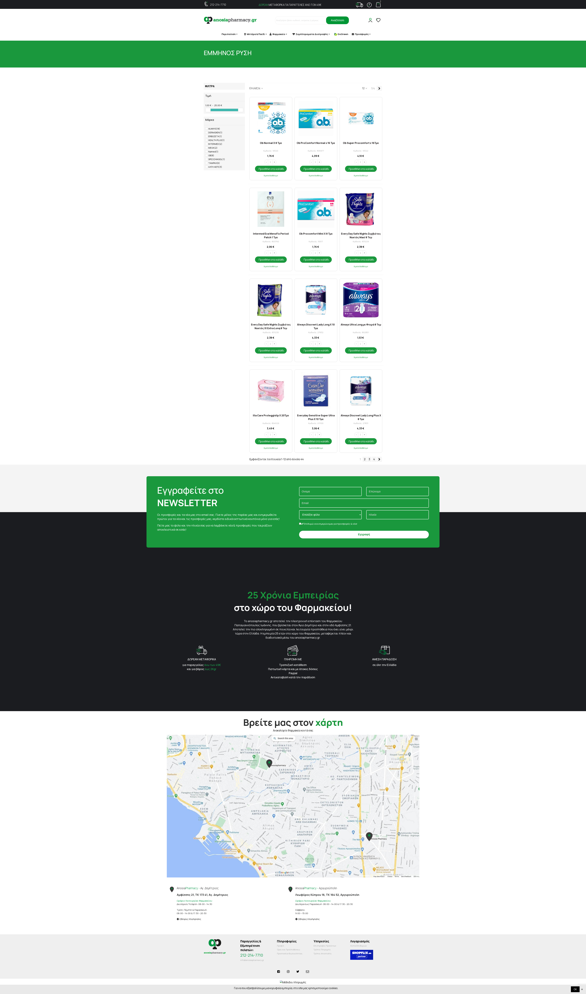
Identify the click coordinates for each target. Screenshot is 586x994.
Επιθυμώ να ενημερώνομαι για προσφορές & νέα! (330, 523)
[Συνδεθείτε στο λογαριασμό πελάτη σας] (371, 20)
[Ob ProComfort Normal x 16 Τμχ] (316, 118)
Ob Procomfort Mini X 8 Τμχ (316, 233)
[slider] (208, 110)
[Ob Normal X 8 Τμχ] (271, 118)
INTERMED (215, 144)
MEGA (212, 147)
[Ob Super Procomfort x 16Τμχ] (361, 118)
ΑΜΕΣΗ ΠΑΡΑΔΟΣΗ (384, 659)
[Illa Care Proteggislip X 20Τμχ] (271, 391)
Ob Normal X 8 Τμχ (271, 143)
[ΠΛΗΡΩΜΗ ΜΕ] (293, 650)
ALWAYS (214, 128)
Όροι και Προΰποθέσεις (288, 949)
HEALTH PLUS (216, 140)
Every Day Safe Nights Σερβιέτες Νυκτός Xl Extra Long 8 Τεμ (271, 326)
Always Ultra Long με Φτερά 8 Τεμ (361, 324)
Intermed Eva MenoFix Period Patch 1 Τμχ (271, 235)
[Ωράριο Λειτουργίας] (369, 4)
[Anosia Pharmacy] (230, 20)
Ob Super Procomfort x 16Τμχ (361, 143)
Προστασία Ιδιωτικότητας (289, 953)
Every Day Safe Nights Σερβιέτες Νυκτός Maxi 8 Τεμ (361, 235)
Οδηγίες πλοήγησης (190, 919)
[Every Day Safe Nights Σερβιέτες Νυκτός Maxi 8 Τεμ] (361, 209)
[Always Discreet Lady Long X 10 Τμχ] (316, 300)
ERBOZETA (215, 136)
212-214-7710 (218, 4)
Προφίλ (280, 945)
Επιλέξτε (255, 88)
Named (213, 151)
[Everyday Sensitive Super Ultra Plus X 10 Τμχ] (316, 391)
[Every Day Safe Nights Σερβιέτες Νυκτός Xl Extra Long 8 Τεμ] (271, 300)
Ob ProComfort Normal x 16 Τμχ (316, 143)
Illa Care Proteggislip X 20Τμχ (271, 415)
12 (363, 88)
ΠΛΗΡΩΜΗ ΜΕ (293, 659)
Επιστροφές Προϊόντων (325, 945)
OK (575, 989)
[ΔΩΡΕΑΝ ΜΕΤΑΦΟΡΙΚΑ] (201, 650)
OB (211, 155)
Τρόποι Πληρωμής (322, 949)
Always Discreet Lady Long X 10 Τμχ (316, 326)
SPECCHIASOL (216, 159)
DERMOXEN (215, 132)
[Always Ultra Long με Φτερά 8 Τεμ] (361, 300)
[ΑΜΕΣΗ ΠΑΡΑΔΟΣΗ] (384, 650)
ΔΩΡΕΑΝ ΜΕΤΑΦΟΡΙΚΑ (201, 659)
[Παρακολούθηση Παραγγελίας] (359, 4)
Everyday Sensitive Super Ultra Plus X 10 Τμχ (316, 417)
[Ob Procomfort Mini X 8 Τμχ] (316, 209)
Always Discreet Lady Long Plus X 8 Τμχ (361, 417)
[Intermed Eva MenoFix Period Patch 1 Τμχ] (271, 209)
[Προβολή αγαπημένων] (378, 20)
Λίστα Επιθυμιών (358, 945)
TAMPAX (214, 163)
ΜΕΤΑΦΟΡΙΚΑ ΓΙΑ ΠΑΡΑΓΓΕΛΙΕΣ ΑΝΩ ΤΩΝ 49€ (290, 5)
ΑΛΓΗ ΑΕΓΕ (215, 166)
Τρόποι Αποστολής (323, 953)
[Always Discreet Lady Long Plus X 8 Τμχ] (361, 391)
